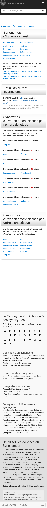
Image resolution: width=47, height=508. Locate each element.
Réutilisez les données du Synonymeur (21, 443)
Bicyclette (6, 378)
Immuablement (9, 52)
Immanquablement (10, 55)
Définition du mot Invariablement (15, 89)
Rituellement (25, 55)
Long (5, 376)
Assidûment (8, 46)
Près (12, 363)
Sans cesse (24, 49)
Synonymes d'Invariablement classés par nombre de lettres (23, 120)
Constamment (8, 42)
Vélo (14, 378)
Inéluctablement (26, 52)
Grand (38, 376)
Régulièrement (9, 49)
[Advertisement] (23, 19)
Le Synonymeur (16, 3)
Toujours (23, 46)
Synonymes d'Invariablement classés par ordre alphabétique (23, 219)
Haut (15, 376)
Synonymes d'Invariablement (15, 34)
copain (10, 365)
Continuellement (26, 42)
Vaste (10, 376)
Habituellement (9, 58)
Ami (4, 365)
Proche (5, 363)
